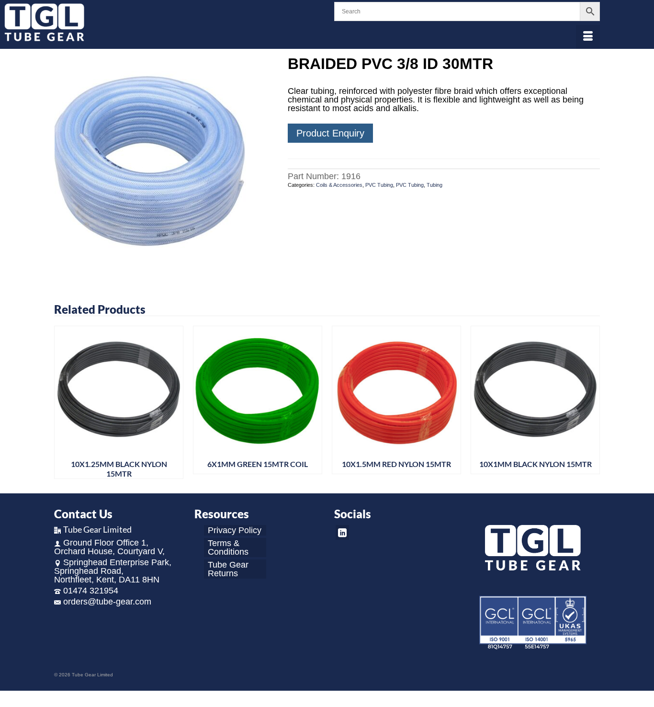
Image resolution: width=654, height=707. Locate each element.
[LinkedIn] (342, 532)
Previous (62, 403)
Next (591, 403)
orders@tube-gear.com (107, 601)
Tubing (434, 185)
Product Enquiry (330, 133)
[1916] (164, 165)
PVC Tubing (379, 185)
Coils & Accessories (339, 185)
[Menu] (588, 37)
